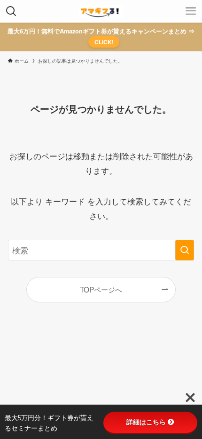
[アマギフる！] (101, 11)
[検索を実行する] (184, 250)
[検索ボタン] (11, 11)
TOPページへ (101, 289)
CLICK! (104, 42)
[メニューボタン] (190, 11)
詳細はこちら (146, 422)
